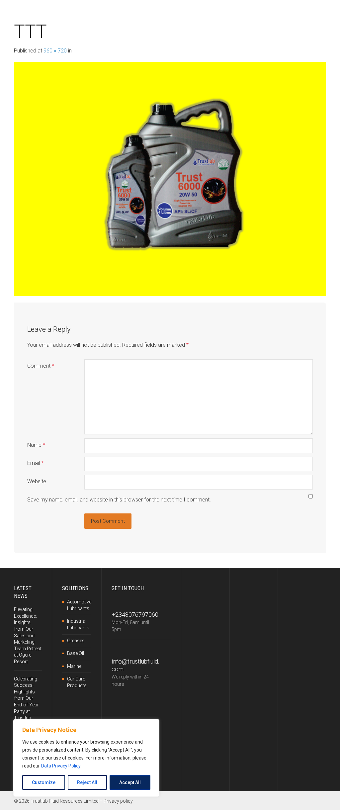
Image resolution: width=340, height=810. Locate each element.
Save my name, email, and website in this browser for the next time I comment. (119, 499)
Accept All (130, 782)
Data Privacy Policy (61, 765)
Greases (76, 640)
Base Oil (75, 653)
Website (36, 481)
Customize (43, 782)
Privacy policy (118, 801)
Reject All (87, 782)
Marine (74, 666)
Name (36, 445)
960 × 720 (55, 50)
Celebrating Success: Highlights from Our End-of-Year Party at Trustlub (26, 698)
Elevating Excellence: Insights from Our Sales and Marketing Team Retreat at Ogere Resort (28, 635)
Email (35, 463)
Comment (40, 366)
